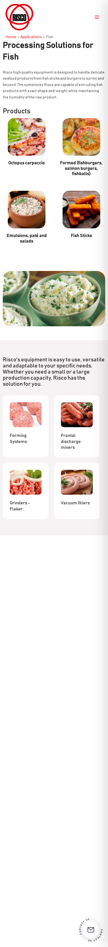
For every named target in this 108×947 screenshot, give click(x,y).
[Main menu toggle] (97, 17)
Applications (31, 37)
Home (11, 37)
